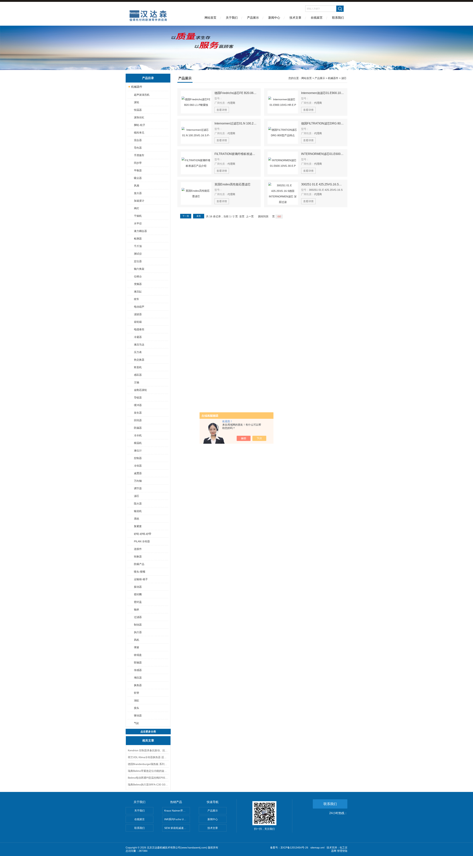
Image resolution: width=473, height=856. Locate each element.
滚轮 (136, 102)
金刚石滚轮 (140, 389)
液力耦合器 (140, 231)
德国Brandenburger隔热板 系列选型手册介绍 (148, 764)
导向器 (138, 147)
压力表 (138, 352)
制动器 (138, 624)
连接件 (138, 548)
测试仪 (138, 253)
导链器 (138, 397)
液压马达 (139, 344)
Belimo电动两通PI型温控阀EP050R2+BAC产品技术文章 (148, 777)
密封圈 (138, 594)
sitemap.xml (317, 847)
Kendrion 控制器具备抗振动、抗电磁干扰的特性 (148, 750)
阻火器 (138, 503)
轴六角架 (139, 268)
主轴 (136, 382)
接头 (136, 707)
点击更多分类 (148, 731)
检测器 (138, 238)
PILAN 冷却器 (142, 541)
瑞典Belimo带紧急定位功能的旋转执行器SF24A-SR (148, 770)
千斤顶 (138, 246)
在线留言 (317, 17)
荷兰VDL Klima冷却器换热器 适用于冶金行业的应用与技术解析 (148, 757)
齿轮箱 (138, 321)
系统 (136, 518)
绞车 (136, 299)
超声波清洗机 (141, 94)
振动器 (138, 586)
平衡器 (138, 170)
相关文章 (148, 740)
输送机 (138, 511)
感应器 (138, 374)
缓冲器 (138, 405)
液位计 (138, 450)
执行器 (138, 632)
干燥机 (138, 215)
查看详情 (222, 109)
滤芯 (136, 495)
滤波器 (138, 314)
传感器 (138, 670)
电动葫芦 (139, 306)
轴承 (136, 609)
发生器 (138, 412)
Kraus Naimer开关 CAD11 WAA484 (177, 810)
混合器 (138, 140)
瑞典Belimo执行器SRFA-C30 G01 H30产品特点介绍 (148, 784)
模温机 (138, 442)
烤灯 (136, 208)
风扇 (136, 185)
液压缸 (138, 291)
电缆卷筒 (139, 329)
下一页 (185, 216)
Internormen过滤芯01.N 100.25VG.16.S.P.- (236, 123)
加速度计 (139, 200)
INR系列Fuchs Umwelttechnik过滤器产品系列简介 (177, 819)
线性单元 (139, 132)
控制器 (138, 458)
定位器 (138, 261)
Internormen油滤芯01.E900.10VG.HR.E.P (322, 93)
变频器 (138, 284)
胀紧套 (138, 526)
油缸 (136, 700)
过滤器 (138, 617)
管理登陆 (342, 850)
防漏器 (138, 427)
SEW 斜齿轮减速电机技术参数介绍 (177, 827)
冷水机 (138, 435)
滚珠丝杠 (139, 117)
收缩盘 (138, 654)
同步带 (138, 162)
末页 (198, 216)
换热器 (138, 685)
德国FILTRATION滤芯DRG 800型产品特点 (322, 123)
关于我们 (232, 17)
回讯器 (138, 420)
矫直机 (138, 367)
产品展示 (253, 17)
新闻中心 (274, 17)
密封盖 (138, 601)
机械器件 (136, 86)
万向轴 (138, 480)
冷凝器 (138, 336)
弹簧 (136, 647)
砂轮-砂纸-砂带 (142, 533)
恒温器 (138, 109)
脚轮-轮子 (139, 125)
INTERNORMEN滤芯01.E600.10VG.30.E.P (322, 153)
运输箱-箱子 (141, 579)
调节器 (138, 488)
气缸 (136, 723)
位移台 (138, 276)
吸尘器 (138, 178)
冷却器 (138, 465)
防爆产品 (139, 564)
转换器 (138, 556)
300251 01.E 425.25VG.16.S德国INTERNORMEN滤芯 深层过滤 (322, 184)
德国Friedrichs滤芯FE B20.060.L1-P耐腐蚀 (236, 93)
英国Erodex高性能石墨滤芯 (233, 184)
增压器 (138, 677)
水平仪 (138, 223)
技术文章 (295, 17)
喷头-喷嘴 (139, 571)
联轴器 (138, 662)
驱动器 (138, 715)
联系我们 (338, 17)
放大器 (138, 193)
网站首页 (210, 17)
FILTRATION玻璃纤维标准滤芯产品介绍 (236, 153)
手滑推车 (139, 155)
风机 (136, 639)
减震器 (138, 473)
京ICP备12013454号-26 (294, 847)
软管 (136, 692)
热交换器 (139, 359)
